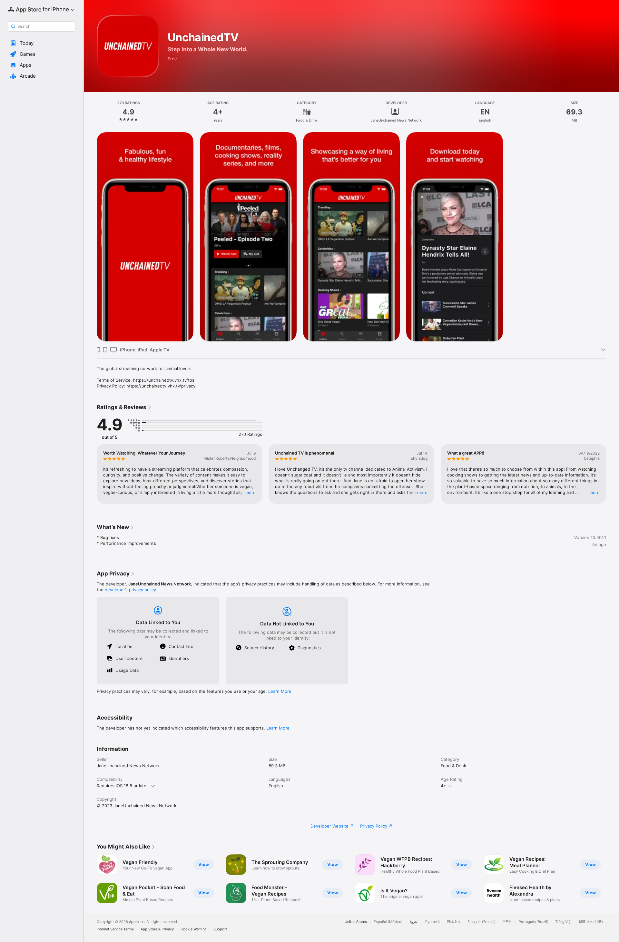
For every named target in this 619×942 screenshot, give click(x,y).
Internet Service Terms (115, 929)
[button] (41, 43)
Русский (432, 922)
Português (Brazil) (533, 922)
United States (356, 922)
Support (220, 929)
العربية (413, 922)
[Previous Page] (90, 474)
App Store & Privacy (157, 929)
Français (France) (481, 922)
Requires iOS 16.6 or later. (123, 785)
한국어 (507, 922)
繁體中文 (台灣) (590, 922)
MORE (250, 492)
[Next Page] (612, 474)
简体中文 (454, 922)
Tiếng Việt (563, 922)
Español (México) (388, 922)
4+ (443, 785)
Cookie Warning (194, 929)
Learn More (279, 691)
